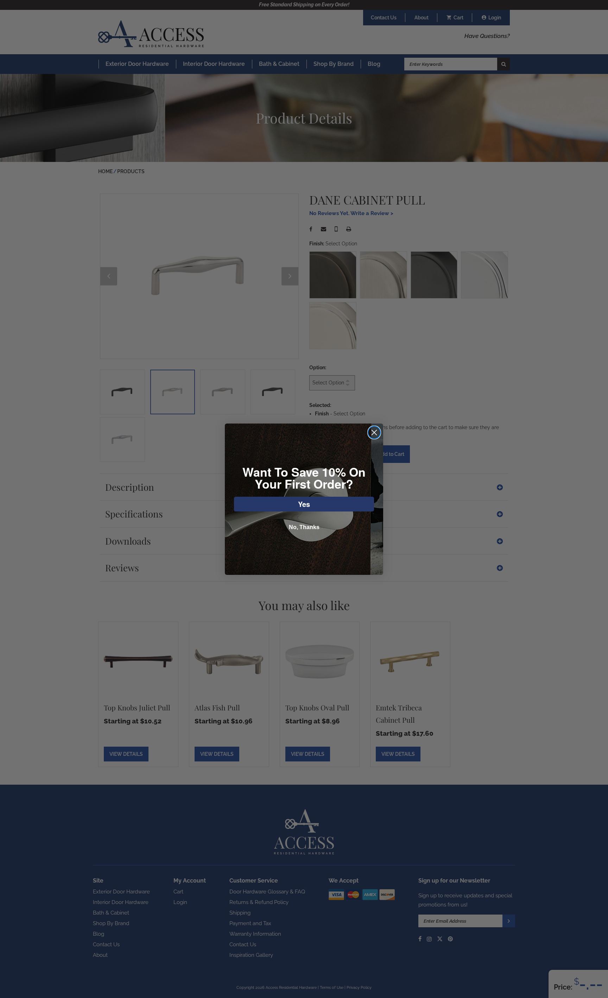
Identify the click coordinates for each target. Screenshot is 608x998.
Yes (304, 504)
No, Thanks (304, 527)
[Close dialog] (374, 432)
